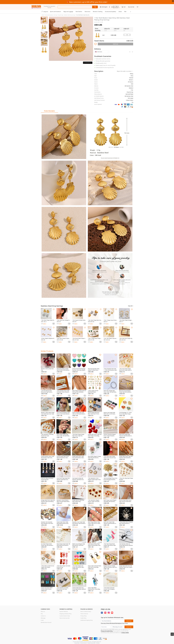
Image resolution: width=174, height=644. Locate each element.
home (43, 15)
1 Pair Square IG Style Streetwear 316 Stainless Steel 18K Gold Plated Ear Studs (79, 320)
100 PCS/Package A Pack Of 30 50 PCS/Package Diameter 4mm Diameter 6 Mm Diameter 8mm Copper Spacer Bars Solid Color (110, 479)
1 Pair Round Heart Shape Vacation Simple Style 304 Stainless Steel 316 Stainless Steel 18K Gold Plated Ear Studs (79, 338)
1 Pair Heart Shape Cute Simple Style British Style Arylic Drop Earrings (78, 566)
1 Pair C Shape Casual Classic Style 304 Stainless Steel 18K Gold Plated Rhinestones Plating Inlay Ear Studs (110, 320)
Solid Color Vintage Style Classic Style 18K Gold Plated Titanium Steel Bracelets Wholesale (110, 391)
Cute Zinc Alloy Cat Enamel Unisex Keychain (47, 479)
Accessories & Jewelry (110, 11)
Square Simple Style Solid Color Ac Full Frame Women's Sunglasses (79, 413)
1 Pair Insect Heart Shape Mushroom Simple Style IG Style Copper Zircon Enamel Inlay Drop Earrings (125, 369)
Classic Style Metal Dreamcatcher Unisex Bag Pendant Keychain (94, 588)
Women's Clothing (97, 11)
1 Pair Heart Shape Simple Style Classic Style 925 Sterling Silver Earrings (78, 435)
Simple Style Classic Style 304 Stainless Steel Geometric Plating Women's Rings (126, 457)
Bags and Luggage (68, 11)
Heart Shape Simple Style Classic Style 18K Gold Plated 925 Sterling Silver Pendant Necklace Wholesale (63, 435)
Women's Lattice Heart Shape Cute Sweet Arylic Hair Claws (47, 413)
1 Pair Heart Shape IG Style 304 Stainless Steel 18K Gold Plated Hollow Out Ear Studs (63, 338)
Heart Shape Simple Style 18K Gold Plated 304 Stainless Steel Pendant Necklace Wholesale (63, 544)
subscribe (128, 621)
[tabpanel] (87, 206)
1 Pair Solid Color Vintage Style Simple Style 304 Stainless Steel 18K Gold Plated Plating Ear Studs (63, 320)
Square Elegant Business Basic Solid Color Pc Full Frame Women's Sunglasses (94, 413)
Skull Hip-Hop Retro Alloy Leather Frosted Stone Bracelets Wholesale (93, 369)
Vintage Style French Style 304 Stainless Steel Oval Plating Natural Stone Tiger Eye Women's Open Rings (48, 500)
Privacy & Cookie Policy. (107, 631)
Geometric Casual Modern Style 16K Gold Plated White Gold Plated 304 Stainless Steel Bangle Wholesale (63, 500)
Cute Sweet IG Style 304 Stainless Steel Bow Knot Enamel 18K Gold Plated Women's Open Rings (77, 479)
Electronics (87, 11)
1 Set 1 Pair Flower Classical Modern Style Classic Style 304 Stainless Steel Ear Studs (110, 338)
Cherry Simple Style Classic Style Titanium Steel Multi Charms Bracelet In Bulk (125, 500)
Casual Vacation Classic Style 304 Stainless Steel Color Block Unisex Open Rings (47, 457)
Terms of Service (83, 642)
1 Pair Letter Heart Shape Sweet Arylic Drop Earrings (110, 457)
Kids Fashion (79, 11)
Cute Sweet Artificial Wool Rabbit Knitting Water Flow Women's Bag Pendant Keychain (94, 544)
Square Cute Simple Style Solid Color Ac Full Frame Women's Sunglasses (109, 413)
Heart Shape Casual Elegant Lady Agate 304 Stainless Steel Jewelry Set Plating (110, 500)
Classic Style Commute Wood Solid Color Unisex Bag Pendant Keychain (94, 566)
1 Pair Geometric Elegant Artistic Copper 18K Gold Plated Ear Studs (93, 500)
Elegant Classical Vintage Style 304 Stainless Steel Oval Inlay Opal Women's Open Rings (110, 566)
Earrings (55, 15)
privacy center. (125, 632)
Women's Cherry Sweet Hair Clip (47, 369)
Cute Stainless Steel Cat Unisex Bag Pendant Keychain (126, 544)
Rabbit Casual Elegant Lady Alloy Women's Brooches (78, 544)
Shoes (120, 11)
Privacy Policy (77, 642)
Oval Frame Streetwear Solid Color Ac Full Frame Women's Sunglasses (63, 413)
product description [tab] (49, 111)
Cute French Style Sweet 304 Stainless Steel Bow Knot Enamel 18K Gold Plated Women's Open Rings (63, 479)
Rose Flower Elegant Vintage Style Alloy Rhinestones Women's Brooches (94, 457)
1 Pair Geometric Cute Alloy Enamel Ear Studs (47, 435)
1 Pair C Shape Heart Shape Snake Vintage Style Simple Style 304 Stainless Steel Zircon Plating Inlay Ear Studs (95, 338)
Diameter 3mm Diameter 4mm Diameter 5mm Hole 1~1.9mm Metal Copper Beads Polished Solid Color (48, 522)
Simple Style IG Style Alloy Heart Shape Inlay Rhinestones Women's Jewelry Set (79, 500)
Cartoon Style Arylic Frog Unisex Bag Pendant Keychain (79, 588)
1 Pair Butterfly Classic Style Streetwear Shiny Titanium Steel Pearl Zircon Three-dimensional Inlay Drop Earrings (63, 391)
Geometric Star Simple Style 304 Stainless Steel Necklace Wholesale (78, 522)
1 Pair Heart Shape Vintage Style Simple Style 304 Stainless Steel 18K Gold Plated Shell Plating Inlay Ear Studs (126, 320)
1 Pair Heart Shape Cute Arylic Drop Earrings (63, 566)
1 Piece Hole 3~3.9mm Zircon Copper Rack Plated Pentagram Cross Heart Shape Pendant (48, 566)
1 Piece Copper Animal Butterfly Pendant (93, 391)
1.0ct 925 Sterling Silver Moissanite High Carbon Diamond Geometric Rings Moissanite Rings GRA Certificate (47, 391)
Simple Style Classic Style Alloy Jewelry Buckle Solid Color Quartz (62, 522)
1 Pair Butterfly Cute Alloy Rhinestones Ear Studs (62, 588)
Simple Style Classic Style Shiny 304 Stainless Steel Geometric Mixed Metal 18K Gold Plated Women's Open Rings (78, 457)
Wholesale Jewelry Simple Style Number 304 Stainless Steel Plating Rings (63, 369)
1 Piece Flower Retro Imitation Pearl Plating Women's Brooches (126, 522)
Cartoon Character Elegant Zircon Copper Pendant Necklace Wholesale (110, 435)
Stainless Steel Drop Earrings (69, 15)
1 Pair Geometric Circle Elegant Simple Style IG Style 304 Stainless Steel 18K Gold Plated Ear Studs (94, 479)
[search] (95, 7)
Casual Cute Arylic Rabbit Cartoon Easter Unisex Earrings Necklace (47, 588)
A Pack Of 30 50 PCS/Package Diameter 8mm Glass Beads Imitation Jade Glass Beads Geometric (78, 369)
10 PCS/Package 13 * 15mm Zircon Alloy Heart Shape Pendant (125, 413)
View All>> (130, 306)
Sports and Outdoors (55, 11)
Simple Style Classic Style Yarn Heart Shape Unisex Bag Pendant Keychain (95, 435)
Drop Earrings (60, 15)
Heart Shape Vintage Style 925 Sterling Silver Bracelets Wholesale (79, 391)
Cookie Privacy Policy (91, 642)
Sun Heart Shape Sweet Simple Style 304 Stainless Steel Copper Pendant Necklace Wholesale (47, 544)
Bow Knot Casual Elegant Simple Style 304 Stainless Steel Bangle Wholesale (125, 391)
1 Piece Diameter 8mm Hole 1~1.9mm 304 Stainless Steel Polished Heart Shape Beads (110, 369)
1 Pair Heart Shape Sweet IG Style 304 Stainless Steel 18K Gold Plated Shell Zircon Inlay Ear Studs (48, 320)
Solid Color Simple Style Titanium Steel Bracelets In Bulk (125, 435)
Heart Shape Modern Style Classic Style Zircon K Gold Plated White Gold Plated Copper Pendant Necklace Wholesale (94, 522)
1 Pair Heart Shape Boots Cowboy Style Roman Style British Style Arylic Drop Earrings (109, 544)
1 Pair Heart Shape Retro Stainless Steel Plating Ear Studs (94, 320)
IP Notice (98, 642)
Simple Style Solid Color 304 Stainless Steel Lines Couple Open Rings (125, 566)
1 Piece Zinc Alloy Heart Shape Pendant (126, 479)
